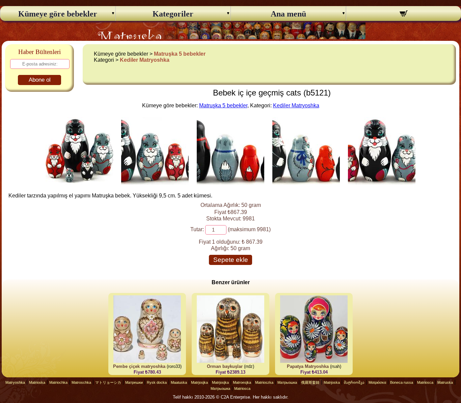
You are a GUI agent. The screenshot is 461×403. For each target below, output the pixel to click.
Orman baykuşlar (225, 366)
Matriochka (58, 382)
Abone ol (40, 80)
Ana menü (288, 13)
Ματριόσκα (377, 382)
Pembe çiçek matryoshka (139, 366)
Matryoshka (15, 382)
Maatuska (179, 382)
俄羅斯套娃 (310, 382)
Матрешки (134, 382)
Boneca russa (401, 382)
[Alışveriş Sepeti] (404, 14)
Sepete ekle (230, 259)
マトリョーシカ (108, 382)
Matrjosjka (199, 382)
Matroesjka (242, 382)
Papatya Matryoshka (308, 366)
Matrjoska (332, 382)
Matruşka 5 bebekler (180, 54)
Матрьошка (287, 382)
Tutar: (197, 229)
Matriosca (425, 382)
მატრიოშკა (354, 382)
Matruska (445, 382)
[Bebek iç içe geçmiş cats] (79, 183)
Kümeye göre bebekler (57, 13)
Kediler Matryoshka (144, 60)
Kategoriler (173, 13)
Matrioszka (264, 382)
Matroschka (81, 382)
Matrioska (37, 382)
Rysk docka (157, 382)
